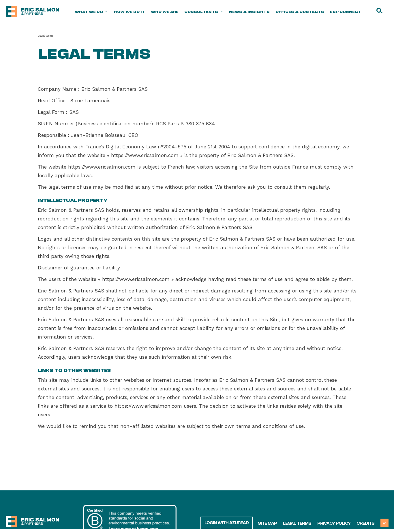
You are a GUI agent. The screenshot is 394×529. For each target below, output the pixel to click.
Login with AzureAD (226, 522)
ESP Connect (345, 12)
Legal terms (297, 523)
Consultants (201, 12)
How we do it (129, 12)
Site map (267, 523)
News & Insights (249, 12)
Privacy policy (333, 523)
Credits (365, 523)
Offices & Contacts (299, 12)
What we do (89, 12)
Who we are (165, 12)
